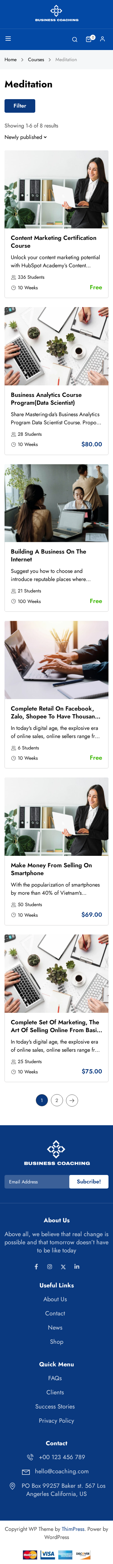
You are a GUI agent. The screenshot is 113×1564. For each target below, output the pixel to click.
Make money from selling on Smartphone (51, 869)
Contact (55, 1313)
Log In (102, 40)
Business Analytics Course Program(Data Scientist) (46, 399)
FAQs (55, 1378)
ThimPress (73, 1529)
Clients (55, 1392)
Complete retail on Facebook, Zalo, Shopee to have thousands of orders (56, 716)
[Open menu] (9, 40)
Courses (36, 59)
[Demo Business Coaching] (56, 13)
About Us (55, 1299)
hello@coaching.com (62, 1471)
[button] (20, 106)
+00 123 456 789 (62, 1457)
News (55, 1327)
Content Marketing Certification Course (53, 242)
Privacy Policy (56, 1420)
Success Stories (55, 1406)
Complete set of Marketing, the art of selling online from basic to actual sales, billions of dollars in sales (55, 1034)
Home (11, 59)
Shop (56, 1341)
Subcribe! (89, 1182)
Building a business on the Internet (48, 555)
